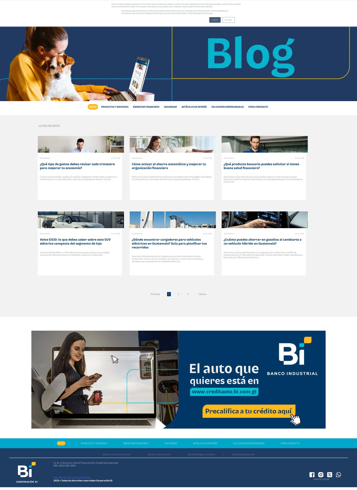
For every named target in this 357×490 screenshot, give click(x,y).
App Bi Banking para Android (201, 454)
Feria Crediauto (258, 106)
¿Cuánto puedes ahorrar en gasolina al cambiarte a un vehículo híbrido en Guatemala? (262, 241)
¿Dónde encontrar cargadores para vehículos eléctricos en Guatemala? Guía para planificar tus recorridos (169, 243)
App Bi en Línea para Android (116, 454)
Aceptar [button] (215, 20)
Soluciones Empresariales (227, 106)
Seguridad (170, 106)
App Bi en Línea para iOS (158, 454)
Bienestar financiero (146, 106)
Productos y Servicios (114, 106)
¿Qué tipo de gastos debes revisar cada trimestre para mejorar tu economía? (77, 166)
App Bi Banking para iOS (243, 454)
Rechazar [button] (228, 20)
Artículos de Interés (194, 106)
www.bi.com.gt (321, 479)
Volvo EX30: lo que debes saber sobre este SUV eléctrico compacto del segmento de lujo (75, 241)
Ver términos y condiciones (72, 477)
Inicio (93, 106)
